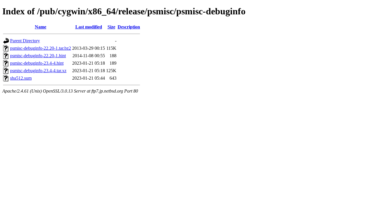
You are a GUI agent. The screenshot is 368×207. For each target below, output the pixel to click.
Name (40, 26)
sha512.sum (21, 78)
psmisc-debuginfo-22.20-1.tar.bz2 (40, 48)
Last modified (88, 26)
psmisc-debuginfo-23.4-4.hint (37, 63)
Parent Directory (25, 40)
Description (129, 26)
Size (111, 26)
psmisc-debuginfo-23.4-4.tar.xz (38, 70)
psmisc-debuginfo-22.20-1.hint (38, 55)
